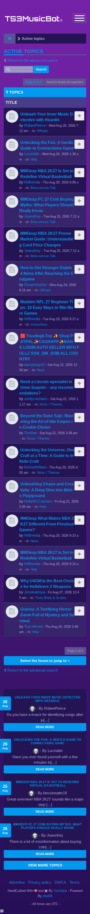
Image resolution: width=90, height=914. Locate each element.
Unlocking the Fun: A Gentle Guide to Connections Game (47, 741)
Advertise (17, 882)
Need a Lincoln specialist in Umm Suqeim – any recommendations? (46, 387)
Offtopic (42, 131)
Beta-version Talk (43, 188)
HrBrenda (32, 182)
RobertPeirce (35, 125)
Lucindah (31, 154)
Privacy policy (39, 882)
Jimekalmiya (34, 592)
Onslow (30, 433)
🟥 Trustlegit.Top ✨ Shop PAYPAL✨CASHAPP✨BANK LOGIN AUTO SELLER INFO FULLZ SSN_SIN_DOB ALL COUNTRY (49, 347)
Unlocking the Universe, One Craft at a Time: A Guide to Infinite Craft (46, 455)
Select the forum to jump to (44, 661)
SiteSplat (60, 891)
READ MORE (45, 727)
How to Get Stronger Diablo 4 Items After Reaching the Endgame (46, 273)
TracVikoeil (33, 626)
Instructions (39, 324)
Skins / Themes (51, 404)
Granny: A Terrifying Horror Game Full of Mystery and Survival (46, 615)
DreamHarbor (35, 285)
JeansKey (32, 216)
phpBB (47, 896)
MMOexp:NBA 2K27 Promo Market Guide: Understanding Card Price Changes (46, 239)
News (41, 370)
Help (33, 159)
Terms (75, 882)
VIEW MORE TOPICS (45, 865)
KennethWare (35, 467)
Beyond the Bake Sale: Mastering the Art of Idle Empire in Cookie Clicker (46, 421)
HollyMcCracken (38, 501)
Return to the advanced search (33, 60)
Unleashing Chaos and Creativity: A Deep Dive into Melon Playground (46, 490)
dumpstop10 (34, 364)
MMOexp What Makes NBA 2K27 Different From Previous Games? (46, 524)
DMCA (60, 882)
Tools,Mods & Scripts (50, 598)
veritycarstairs (36, 399)
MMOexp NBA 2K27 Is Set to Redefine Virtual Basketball (47, 783)
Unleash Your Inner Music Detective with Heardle (47, 699)
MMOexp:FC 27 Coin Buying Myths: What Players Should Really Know (46, 205)
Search (41, 69)
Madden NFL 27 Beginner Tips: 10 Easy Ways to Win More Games (46, 307)
